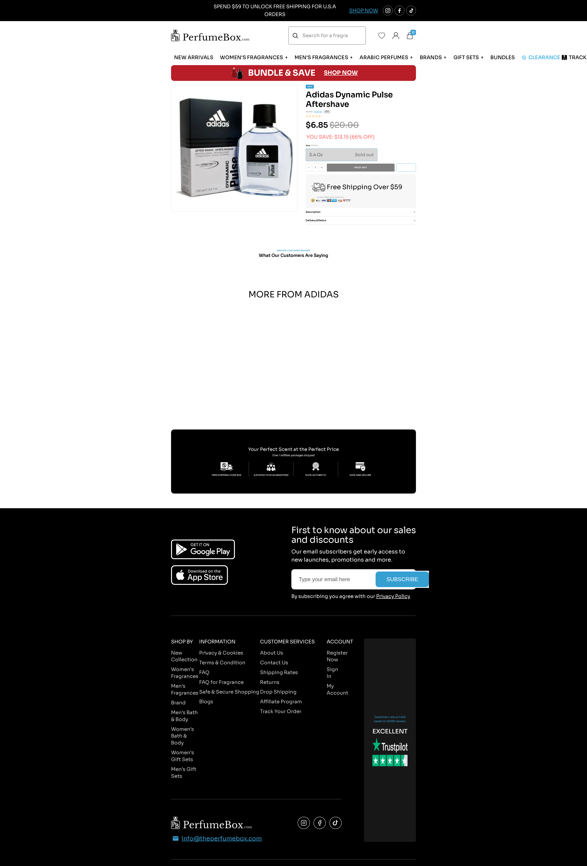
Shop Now (363, 10)
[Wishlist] (382, 36)
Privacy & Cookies (221, 653)
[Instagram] (304, 823)
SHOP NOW (341, 73)
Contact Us (274, 663)
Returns (269, 682)
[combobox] (327, 35)
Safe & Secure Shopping (229, 692)
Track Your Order (280, 711)
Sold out (360, 167)
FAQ (204, 672)
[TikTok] (335, 823)
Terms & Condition (222, 663)
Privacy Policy (393, 596)
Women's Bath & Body (182, 736)
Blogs (206, 702)
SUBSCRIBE (402, 579)
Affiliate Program (281, 702)
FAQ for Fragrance (221, 682)
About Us (271, 653)
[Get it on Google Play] (203, 549)
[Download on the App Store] (199, 575)
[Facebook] (320, 823)
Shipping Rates (279, 672)
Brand (178, 703)
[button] (313, 116)
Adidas (318, 112)
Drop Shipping (278, 692)
